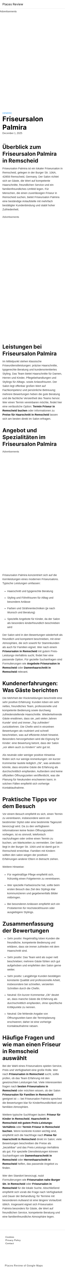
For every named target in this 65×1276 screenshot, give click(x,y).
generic (7, 113)
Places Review (12, 4)
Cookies (9, 1237)
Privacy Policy (13, 1240)
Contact (9, 1243)
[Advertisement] (32, 58)
